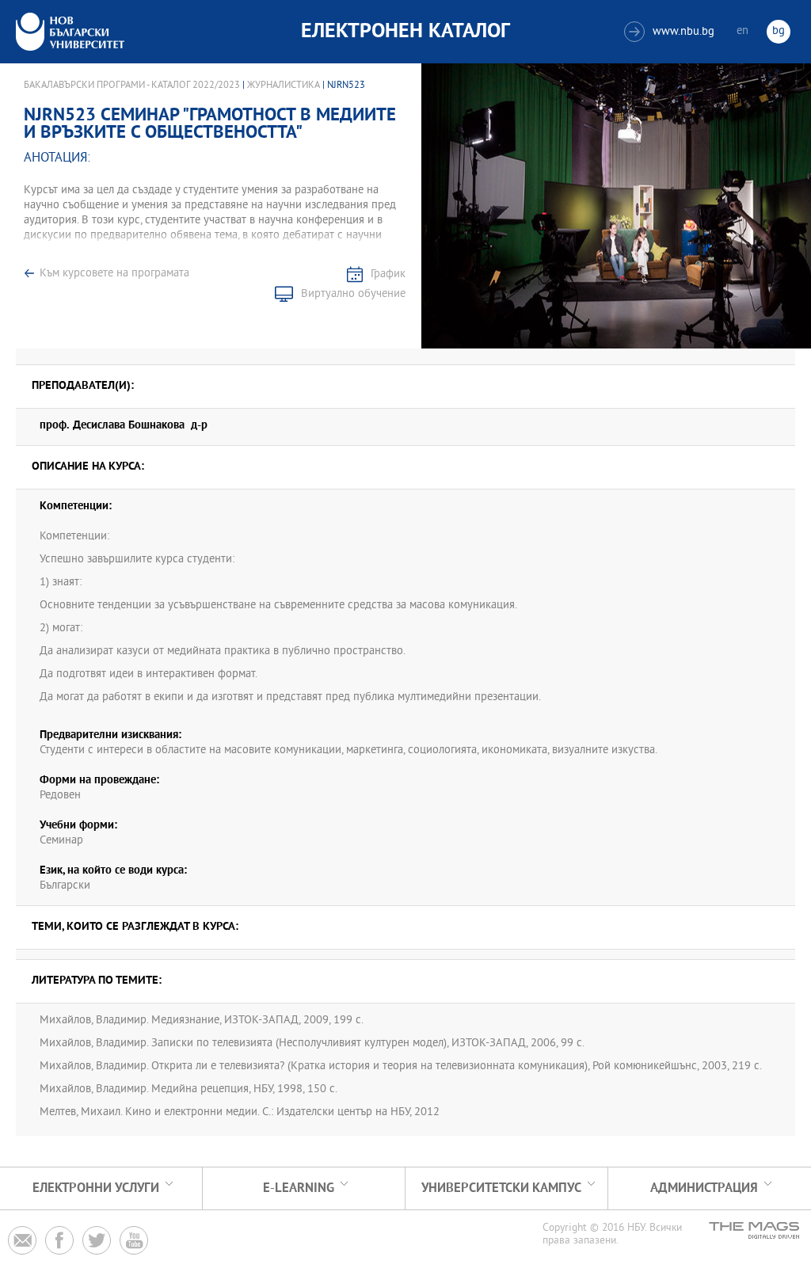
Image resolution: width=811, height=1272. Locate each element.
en (742, 31)
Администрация (704, 1188)
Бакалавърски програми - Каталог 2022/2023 (132, 85)
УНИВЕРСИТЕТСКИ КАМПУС (501, 1188)
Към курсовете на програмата (114, 273)
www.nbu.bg (671, 32)
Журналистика (283, 85)
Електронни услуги (95, 1188)
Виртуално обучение (353, 294)
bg (778, 31)
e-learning (298, 1188)
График (388, 274)
